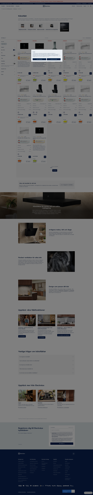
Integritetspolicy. (47, 56)
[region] (47, 56)
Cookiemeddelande (40, 56)
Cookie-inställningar (39, 59)
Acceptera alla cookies (53, 59)
